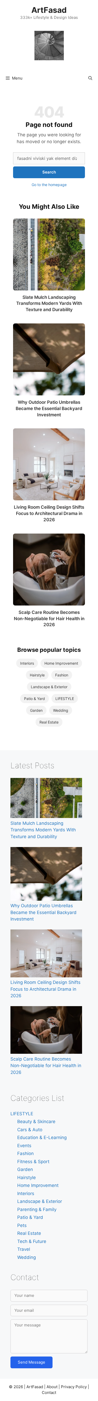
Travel (23, 1249)
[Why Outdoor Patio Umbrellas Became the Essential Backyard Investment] (49, 359)
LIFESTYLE (64, 698)
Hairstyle (37, 675)
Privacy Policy (74, 1386)
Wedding (60, 710)
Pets (22, 1225)
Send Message (31, 1362)
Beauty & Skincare (36, 1121)
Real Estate (49, 722)
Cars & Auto (29, 1129)
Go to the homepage (49, 184)
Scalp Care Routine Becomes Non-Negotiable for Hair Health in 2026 (49, 618)
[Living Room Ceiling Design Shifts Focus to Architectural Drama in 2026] (49, 464)
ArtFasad (49, 10)
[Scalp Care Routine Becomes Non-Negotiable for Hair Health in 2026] (49, 570)
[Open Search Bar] (90, 78)
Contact (49, 1392)
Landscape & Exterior (49, 687)
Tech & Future (31, 1241)
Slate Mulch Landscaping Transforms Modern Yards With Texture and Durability (49, 303)
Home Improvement (61, 663)
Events (24, 1145)
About (52, 1386)
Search (49, 172)
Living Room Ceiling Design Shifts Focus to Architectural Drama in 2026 (49, 513)
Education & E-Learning (42, 1137)
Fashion (61, 675)
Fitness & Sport (33, 1161)
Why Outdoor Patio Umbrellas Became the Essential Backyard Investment (49, 408)
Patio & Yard (34, 698)
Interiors (27, 663)
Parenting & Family (36, 1209)
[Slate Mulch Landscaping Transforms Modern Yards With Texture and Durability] (49, 254)
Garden (36, 710)
